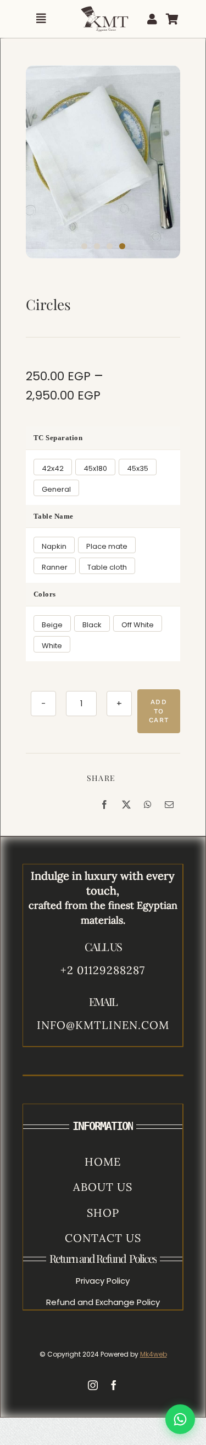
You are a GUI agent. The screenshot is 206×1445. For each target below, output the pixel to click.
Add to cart (159, 711)
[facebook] (114, 1385)
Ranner (55, 567)
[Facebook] (104, 805)
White (52, 645)
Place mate (106, 546)
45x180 (95, 468)
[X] (126, 805)
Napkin (54, 546)
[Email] (169, 805)
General (56, 489)
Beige (52, 625)
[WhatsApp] (147, 805)
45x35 (137, 468)
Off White (137, 625)
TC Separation (58, 438)
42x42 (53, 468)
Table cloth (107, 567)
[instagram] (93, 1385)
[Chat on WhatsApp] (180, 1419)
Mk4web (153, 1354)
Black (92, 625)
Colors (45, 594)
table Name (54, 516)
